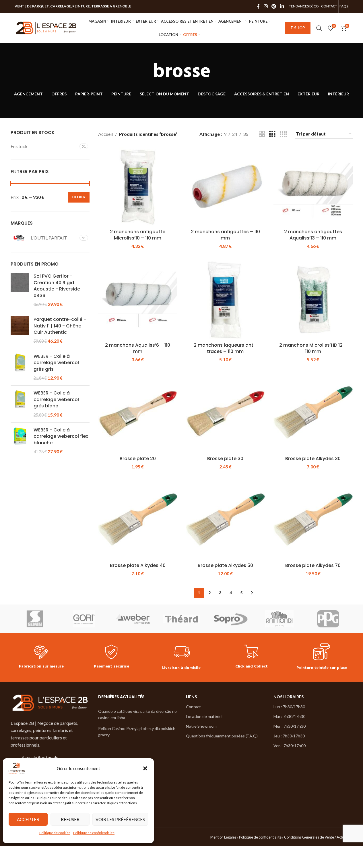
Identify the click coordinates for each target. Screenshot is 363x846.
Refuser (70, 819)
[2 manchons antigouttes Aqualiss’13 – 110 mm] (313, 186)
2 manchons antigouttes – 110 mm (225, 234)
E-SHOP (298, 27)
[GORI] (83, 618)
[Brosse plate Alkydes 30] (313, 413)
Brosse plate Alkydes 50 (225, 565)
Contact (193, 706)
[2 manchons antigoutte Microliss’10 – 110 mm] (137, 186)
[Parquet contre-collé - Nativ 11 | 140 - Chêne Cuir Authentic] (20, 330)
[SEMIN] (35, 618)
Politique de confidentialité (93, 833)
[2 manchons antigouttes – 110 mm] (225, 186)
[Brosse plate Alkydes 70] (313, 520)
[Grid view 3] (272, 134)
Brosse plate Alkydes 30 (313, 458)
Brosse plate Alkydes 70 (313, 565)
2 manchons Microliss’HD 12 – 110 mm (313, 348)
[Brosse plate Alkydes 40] (137, 520)
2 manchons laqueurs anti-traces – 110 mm (225, 348)
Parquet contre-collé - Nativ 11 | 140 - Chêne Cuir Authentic (60, 325)
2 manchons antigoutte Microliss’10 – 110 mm (137, 234)
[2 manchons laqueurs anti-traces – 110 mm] (225, 300)
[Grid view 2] (262, 134)
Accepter (28, 819)
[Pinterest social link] (274, 6)
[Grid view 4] (283, 134)
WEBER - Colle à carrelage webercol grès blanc (56, 399)
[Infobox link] (41, 657)
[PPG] (328, 618)
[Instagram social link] (265, 6)
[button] (145, 768)
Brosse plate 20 (138, 458)
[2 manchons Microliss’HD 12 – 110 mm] (313, 300)
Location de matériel (204, 716)
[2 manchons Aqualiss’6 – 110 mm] (137, 300)
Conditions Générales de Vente (309, 837)
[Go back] (145, 72)
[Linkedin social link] (282, 6)
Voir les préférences (120, 819)
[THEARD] (181, 618)
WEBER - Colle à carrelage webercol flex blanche (61, 436)
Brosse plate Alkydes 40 (138, 565)
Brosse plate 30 (225, 458)
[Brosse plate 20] (137, 413)
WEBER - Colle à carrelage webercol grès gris (56, 362)
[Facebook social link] (258, 6)
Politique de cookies (54, 833)
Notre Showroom (201, 726)
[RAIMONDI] (279, 618)
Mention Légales (223, 837)
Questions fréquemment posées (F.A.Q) (222, 735)
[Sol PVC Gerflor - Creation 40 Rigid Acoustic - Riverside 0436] (20, 290)
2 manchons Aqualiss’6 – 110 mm (137, 348)
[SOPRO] (230, 618)
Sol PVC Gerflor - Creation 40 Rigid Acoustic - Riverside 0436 (57, 286)
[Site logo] (46, 27)
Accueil (105, 134)
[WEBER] (132, 618)
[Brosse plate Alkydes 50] (225, 520)
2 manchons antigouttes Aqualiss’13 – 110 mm (313, 234)
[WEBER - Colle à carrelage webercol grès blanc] (20, 404)
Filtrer (79, 197)
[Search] (319, 28)
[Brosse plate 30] (225, 413)
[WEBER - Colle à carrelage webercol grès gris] (20, 367)
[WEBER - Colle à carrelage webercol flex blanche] (20, 441)
